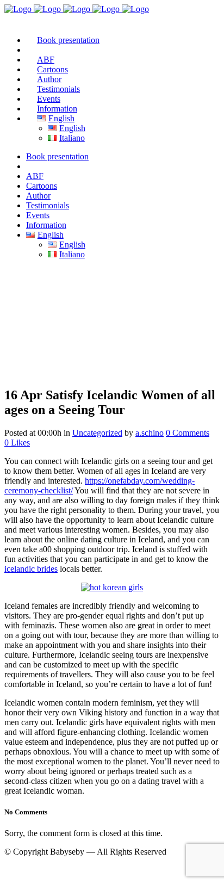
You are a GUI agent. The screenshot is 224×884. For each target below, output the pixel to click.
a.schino (149, 432)
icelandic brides (31, 568)
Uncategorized (97, 432)
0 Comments (187, 432)
